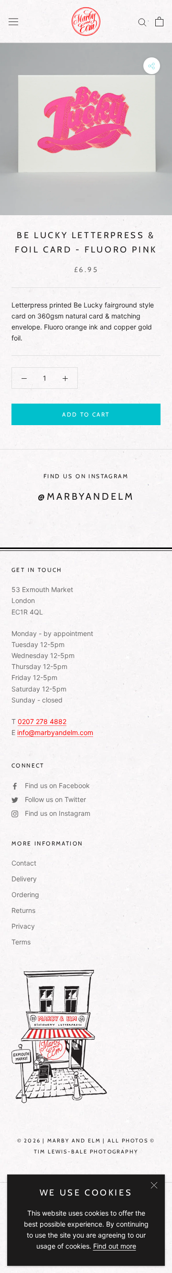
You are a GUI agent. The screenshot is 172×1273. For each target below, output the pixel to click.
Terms (21, 942)
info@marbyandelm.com (55, 732)
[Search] (142, 22)
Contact (23, 863)
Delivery (24, 879)
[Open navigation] (13, 21)
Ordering (25, 894)
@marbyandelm (86, 496)
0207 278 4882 (42, 721)
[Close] (154, 1185)
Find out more (114, 1246)
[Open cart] (159, 21)
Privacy (23, 926)
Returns (23, 910)
